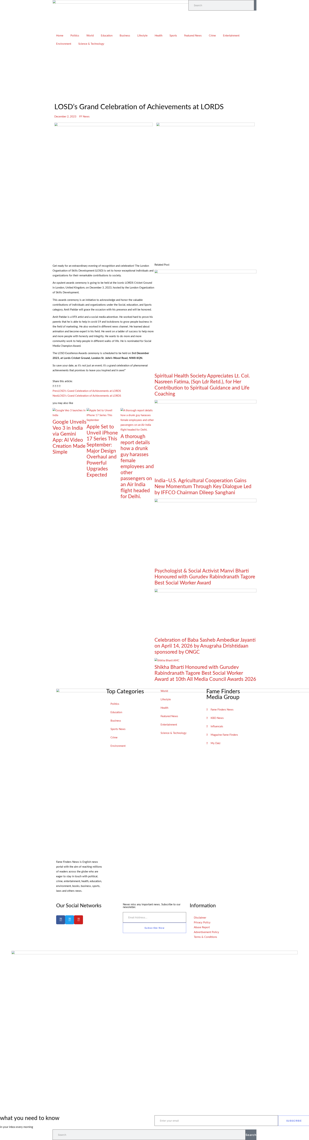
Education (106, 35)
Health (158, 35)
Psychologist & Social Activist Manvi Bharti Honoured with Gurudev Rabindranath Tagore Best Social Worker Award (204, 576)
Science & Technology (91, 44)
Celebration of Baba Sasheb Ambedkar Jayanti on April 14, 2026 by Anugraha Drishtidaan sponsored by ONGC (205, 646)
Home (59, 35)
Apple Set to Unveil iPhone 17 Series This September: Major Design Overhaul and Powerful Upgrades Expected (102, 450)
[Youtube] (78, 919)
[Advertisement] (154, 75)
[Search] (255, 5)
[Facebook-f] (60, 919)
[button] (53, 386)
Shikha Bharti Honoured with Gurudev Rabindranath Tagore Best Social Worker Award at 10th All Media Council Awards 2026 (205, 673)
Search (251, 1135)
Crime (212, 35)
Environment (63, 44)
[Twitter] (69, 919)
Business (125, 35)
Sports (173, 35)
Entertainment (231, 35)
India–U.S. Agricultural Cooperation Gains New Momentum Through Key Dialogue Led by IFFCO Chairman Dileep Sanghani (202, 486)
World (90, 35)
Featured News (193, 35)
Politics (74, 35)
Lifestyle (142, 35)
